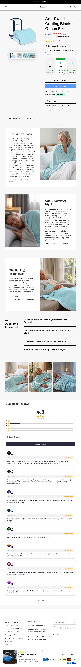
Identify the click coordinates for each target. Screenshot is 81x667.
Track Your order (12, 625)
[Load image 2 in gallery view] (19, 55)
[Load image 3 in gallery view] (26, 55)
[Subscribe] (75, 622)
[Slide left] (8, 56)
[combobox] (73, 437)
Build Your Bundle (12, 622)
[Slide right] (37, 56)
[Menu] (5, 7)
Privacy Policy (11, 635)
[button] (65, 7)
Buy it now (61, 86)
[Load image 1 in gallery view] (13, 55)
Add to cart (61, 80)
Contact (8, 645)
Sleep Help (9, 641)
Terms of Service (12, 632)
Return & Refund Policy (14, 638)
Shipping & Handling (13, 628)
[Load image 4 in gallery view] (32, 55)
